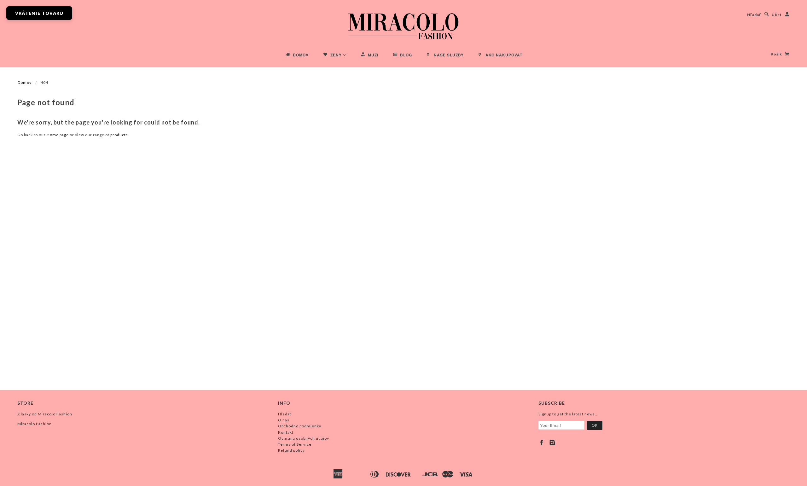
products (119, 134)
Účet (777, 14)
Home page (58, 134)
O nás (283, 420)
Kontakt (285, 432)
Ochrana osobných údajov (303, 438)
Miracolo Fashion (34, 423)
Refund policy (291, 450)
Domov (25, 82)
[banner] (403, 25)
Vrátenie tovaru (39, 13)
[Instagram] (552, 442)
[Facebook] (541, 442)
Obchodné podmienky (299, 426)
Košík (777, 54)
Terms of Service (294, 444)
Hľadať (754, 14)
